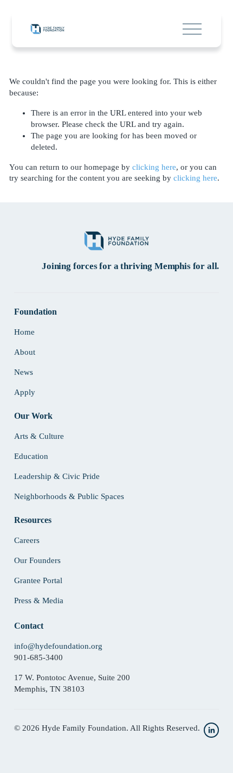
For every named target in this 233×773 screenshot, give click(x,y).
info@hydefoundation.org (58, 646)
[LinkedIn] (211, 730)
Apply (24, 392)
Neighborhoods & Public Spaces (69, 496)
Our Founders (37, 560)
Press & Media (38, 600)
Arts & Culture (39, 436)
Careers (27, 540)
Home (24, 332)
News (23, 372)
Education (31, 456)
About (24, 352)
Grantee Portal (38, 580)
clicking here (154, 167)
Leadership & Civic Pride (57, 476)
